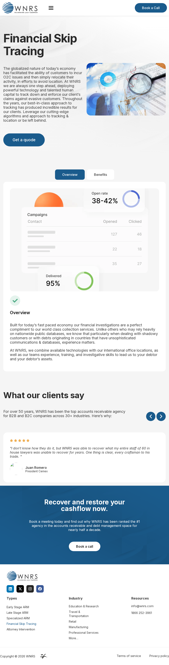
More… (73, 638)
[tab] (70, 174)
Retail (72, 621)
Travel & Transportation (79, 614)
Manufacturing (78, 627)
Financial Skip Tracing (21, 623)
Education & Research (84, 606)
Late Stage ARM (17, 612)
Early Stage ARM (18, 607)
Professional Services (84, 632)
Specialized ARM (18, 618)
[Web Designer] (43, 656)
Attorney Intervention (21, 629)
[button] (150, 416)
